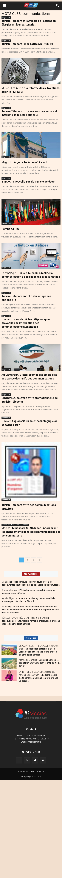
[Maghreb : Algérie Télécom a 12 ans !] (31, 145)
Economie (6, 83)
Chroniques (6, 224)
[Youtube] (43, 760)
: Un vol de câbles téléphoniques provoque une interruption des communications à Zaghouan (26, 323)
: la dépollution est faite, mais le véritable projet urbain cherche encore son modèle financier (31, 621)
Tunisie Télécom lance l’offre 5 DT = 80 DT (27, 43)
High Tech (6, 18)
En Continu (31, 574)
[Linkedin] (27, 760)
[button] (58, 6)
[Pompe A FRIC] (31, 212)
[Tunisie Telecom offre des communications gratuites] (31, 471)
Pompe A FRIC (10, 228)
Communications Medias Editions (15, 525)
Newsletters (23, 771)
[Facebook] (19, 760)
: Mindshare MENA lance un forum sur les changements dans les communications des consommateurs (31, 531)
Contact (40, 771)
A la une (31, 638)
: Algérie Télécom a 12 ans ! (24, 162)
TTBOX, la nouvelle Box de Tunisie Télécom (28, 181)
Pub (32, 771)
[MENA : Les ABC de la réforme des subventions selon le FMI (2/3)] (31, 71)
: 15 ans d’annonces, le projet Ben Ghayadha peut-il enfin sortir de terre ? (39, 663)
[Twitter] (35, 760)
